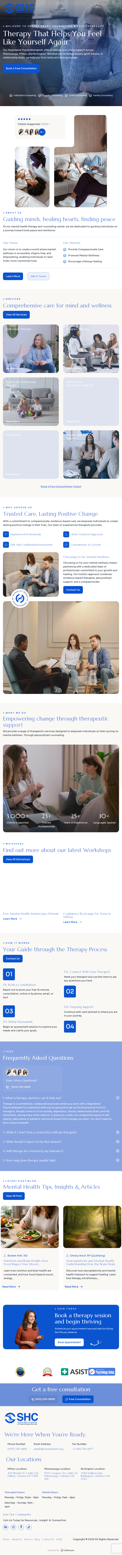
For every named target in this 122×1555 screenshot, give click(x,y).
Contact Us (48, 1539)
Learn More (10, 918)
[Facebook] (21, 1527)
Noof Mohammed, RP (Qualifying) (86, 1256)
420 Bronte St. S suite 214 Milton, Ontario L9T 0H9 (22, 1474)
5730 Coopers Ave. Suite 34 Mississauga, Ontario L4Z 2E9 (61, 1476)
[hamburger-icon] (116, 9)
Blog (37, 1539)
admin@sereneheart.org (48, 1449)
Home (6, 1539)
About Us (17, 1539)
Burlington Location (93, 1468)
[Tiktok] (29, 1527)
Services (28, 1539)
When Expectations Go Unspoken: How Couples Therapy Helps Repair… (87, 1262)
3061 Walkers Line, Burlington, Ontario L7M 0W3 (95, 1476)
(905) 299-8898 (17, 1449)
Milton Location (17, 1468)
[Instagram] (13, 1527)
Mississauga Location (57, 1468)
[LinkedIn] (5, 1527)
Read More (67, 1286)
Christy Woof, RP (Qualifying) (21, 1256)
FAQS (59, 1539)
